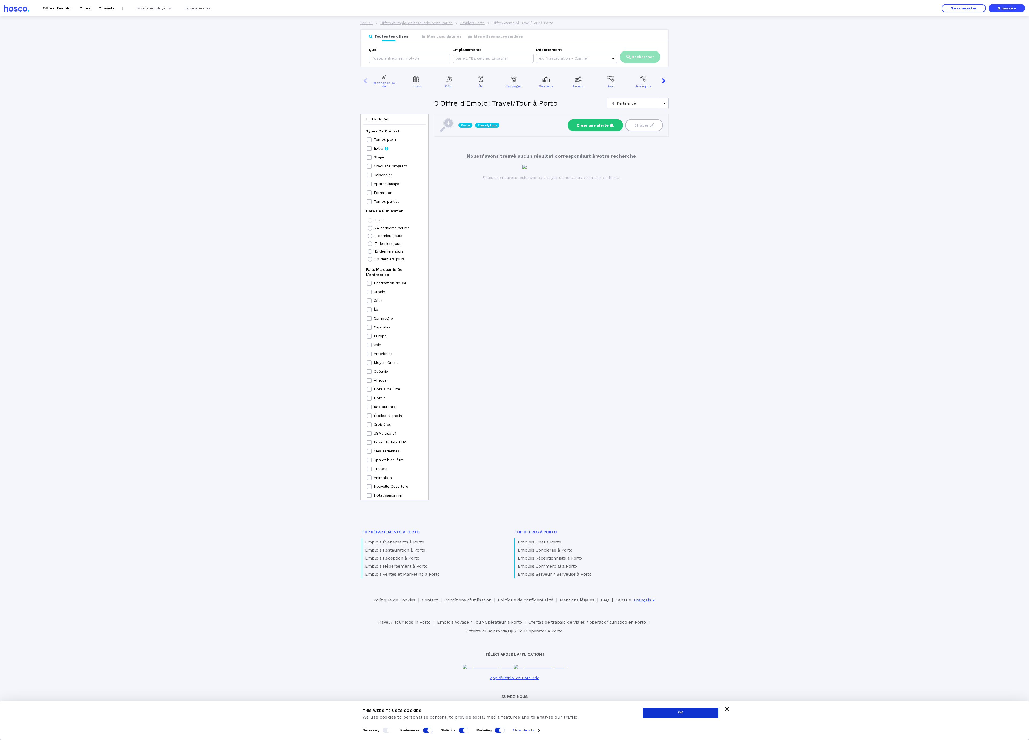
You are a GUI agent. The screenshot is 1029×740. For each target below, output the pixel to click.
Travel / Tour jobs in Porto (404, 622)
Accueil (366, 23)
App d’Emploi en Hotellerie (514, 678)
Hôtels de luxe (387, 389)
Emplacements (467, 49)
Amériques (643, 86)
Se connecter (964, 8)
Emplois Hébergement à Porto (396, 566)
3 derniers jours (388, 236)
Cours (85, 8)
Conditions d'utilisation (467, 599)
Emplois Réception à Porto (392, 558)
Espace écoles (197, 8)
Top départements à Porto (391, 532)
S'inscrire (1007, 8)
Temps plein (385, 139)
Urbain (416, 86)
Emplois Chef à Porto (539, 542)
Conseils (106, 8)
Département (549, 49)
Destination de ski (384, 84)
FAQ (605, 599)
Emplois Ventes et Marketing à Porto (402, 574)
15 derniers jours (389, 251)
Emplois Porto (472, 23)
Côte (448, 86)
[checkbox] (369, 139)
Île (481, 86)
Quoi (373, 49)
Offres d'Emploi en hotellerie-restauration (416, 23)
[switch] (428, 730)
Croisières (382, 424)
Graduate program (390, 166)
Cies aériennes (386, 451)
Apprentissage (386, 184)
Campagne (513, 86)
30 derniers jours (390, 259)
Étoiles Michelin (388, 415)
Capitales (546, 86)
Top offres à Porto (535, 532)
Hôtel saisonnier (388, 495)
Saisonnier (383, 175)
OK (680, 712)
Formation (383, 192)
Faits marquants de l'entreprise (384, 272)
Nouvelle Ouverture (391, 486)
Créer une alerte (593, 125)
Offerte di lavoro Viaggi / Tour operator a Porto (514, 631)
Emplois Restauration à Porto (395, 550)
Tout (379, 220)
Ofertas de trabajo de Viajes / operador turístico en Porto (587, 622)
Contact (430, 599)
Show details (523, 730)
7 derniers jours (388, 243)
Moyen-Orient (386, 362)
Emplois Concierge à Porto (545, 550)
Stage (379, 157)
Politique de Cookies (394, 599)
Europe (578, 86)
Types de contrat (382, 131)
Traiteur (381, 469)
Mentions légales (577, 599)
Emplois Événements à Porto (394, 542)
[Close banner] (727, 709)
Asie (611, 86)
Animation (383, 477)
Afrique (380, 380)
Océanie (381, 371)
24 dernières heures (392, 228)
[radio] (370, 220)
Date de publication (385, 211)
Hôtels (380, 398)
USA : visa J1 (385, 433)
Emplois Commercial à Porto (547, 566)
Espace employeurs (153, 8)
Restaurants (384, 407)
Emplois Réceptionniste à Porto (550, 558)
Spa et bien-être (389, 460)
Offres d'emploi (57, 8)
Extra (378, 148)
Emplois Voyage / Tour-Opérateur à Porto (479, 622)
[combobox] (456, 58)
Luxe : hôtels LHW (390, 442)
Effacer (641, 125)
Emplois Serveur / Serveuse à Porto (555, 574)
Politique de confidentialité (525, 599)
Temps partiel (386, 201)
